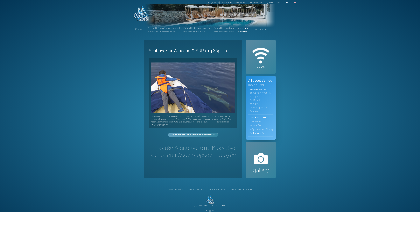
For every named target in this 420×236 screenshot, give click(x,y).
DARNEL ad (224, 206)
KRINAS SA (207, 206)
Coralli (139, 29)
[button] (243, 29)
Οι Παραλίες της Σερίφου (259, 102)
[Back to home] (141, 13)
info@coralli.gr (257, 2)
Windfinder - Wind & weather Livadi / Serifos (195, 135)
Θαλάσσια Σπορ (258, 133)
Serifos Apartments (218, 189)
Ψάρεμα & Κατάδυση (261, 129)
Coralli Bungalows (176, 189)
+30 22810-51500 (274, 2)
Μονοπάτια (256, 125)
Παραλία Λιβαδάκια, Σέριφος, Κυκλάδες (233, 2)
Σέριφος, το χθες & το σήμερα (260, 94)
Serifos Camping (196, 189)
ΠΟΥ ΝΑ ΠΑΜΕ (256, 84)
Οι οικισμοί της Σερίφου (258, 109)
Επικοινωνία (261, 29)
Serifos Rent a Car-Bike (241, 189)
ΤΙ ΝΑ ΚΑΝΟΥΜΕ (257, 117)
